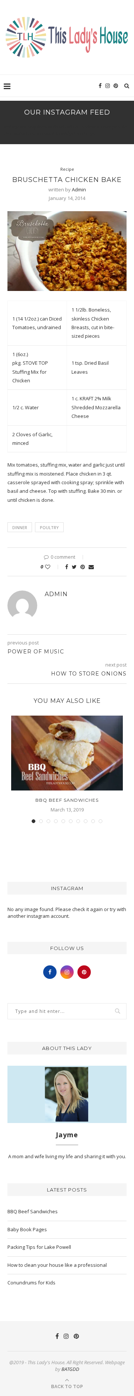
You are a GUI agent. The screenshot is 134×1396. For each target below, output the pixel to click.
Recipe (67, 169)
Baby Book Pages (27, 1229)
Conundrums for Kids (31, 1282)
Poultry (49, 527)
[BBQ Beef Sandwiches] (67, 753)
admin (79, 189)
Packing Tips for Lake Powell (39, 1247)
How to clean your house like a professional (57, 1265)
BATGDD (70, 1369)
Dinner (19, 527)
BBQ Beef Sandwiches (67, 800)
